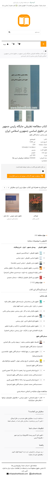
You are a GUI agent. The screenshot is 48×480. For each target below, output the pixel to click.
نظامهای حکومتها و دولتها (10, 397)
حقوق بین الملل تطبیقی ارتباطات (28, 277)
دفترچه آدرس (38, 438)
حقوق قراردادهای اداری (31, 321)
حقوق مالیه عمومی (33, 316)
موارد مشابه (41, 235)
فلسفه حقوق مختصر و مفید (30, 342)
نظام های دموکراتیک (34, 400)
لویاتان (36, 216)
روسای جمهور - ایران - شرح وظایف (25, 247)
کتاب (40, 397)
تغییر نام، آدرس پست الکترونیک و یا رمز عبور (28, 435)
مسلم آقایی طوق (34, 135)
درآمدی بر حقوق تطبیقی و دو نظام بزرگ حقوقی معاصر (21, 268)
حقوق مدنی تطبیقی (32, 263)
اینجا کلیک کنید (17, 452)
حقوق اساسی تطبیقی (32, 258)
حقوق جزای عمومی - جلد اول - (12, 216)
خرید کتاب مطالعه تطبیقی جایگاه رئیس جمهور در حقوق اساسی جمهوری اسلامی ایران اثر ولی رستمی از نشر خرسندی (25, 54)
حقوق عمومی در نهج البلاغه (30, 351)
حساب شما (43, 5)
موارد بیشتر (38, 282)
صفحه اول (33, 465)
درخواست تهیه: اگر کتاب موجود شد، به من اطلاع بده (24, 176)
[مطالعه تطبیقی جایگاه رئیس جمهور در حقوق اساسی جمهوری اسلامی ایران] (29, 116)
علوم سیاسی (23, 397)
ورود (4, 44)
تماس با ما (5, 5)
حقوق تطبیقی (42, 247)
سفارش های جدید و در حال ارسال (22, 418)
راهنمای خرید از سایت (36, 454)
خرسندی (32, 139)
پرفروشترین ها (16, 465)
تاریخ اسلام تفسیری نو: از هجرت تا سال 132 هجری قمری (20, 370)
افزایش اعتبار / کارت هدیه (17, 5)
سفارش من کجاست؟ (32, 5)
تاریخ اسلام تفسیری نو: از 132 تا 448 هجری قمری (23, 380)
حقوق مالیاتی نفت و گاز (31, 311)
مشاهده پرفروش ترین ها (21, 158)
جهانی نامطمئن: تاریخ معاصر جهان (27, 361)
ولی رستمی (43, 135)
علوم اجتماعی (33, 397)
